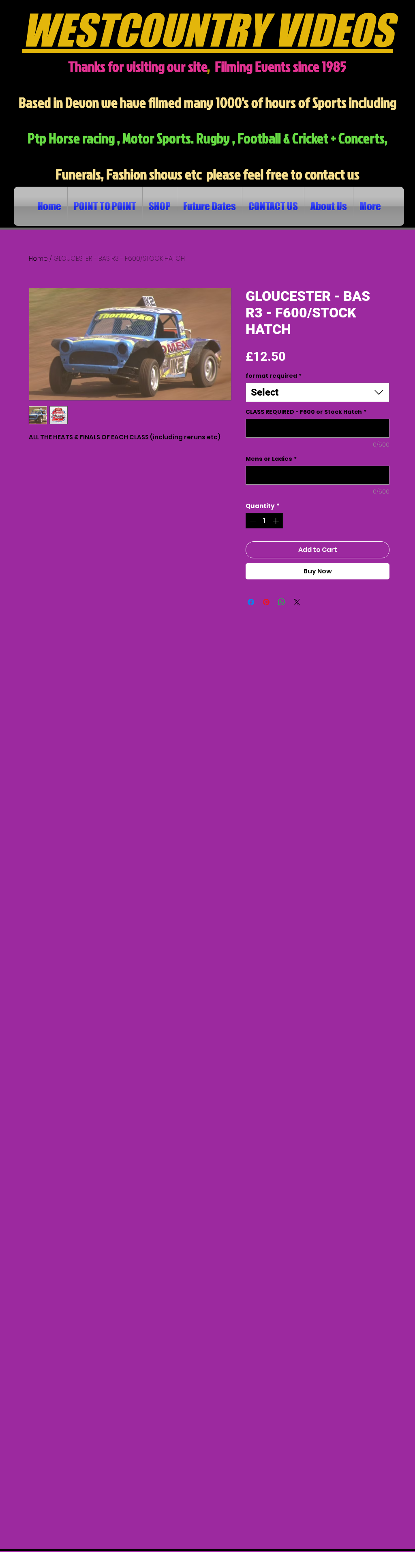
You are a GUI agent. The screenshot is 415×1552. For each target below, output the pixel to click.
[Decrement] (252, 520)
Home (38, 258)
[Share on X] (297, 602)
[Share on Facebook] (251, 602)
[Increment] (276, 520)
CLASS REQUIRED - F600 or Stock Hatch (306, 412)
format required (274, 376)
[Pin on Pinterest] (266, 602)
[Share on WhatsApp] (282, 602)
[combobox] (317, 392)
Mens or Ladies (271, 459)
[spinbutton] (264, 520)
